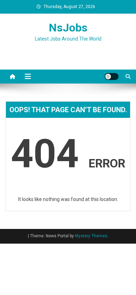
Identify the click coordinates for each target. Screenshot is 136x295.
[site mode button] (112, 76)
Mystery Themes (91, 235)
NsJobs (68, 27)
